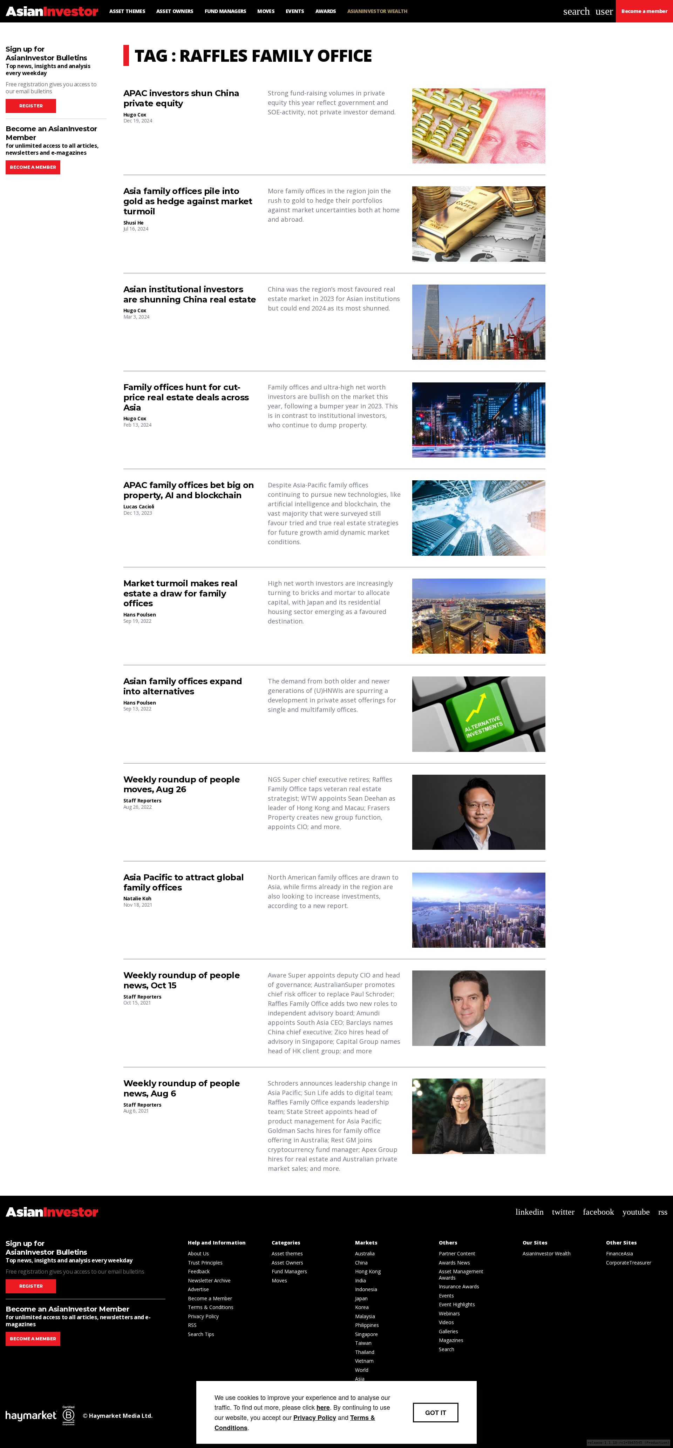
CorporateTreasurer (628, 1262)
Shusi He (133, 222)
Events (446, 1295)
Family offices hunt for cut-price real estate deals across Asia (186, 397)
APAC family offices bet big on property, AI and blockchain (188, 490)
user (604, 11)
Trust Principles (205, 1262)
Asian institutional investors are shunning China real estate (189, 295)
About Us (198, 1253)
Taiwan (363, 1343)
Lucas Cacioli (138, 506)
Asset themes (287, 1253)
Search (446, 1349)
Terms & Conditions (210, 1307)
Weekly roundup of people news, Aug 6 (181, 1089)
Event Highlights (457, 1304)
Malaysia (365, 1316)
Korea (362, 1307)
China (361, 1262)
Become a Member (210, 1298)
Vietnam (364, 1360)
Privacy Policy (203, 1316)
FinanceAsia (619, 1253)
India (360, 1280)
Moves (279, 1280)
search (576, 11)
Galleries (448, 1331)
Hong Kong (368, 1271)
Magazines (451, 1340)
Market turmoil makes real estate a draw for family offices (180, 594)
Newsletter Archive (209, 1280)
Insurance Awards (459, 1286)
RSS (192, 1325)
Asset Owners (287, 1262)
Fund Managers (289, 1271)
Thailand (364, 1352)
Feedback (199, 1271)
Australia (365, 1253)
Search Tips (201, 1334)
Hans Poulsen (139, 614)
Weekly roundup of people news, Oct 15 (181, 980)
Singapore (366, 1334)
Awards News (454, 1262)
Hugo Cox (134, 114)
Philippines (367, 1325)
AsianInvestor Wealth (547, 1253)
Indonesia (366, 1289)
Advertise (198, 1289)
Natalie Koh (137, 898)
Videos (446, 1322)
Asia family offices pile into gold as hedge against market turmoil (187, 201)
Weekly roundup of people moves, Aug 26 (181, 785)
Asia (360, 1378)
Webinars (449, 1313)
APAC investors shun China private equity (181, 98)
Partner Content (457, 1253)
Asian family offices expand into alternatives (182, 686)
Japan (361, 1298)
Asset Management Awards (461, 1274)
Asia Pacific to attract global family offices (183, 883)
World (361, 1370)
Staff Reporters (142, 800)
